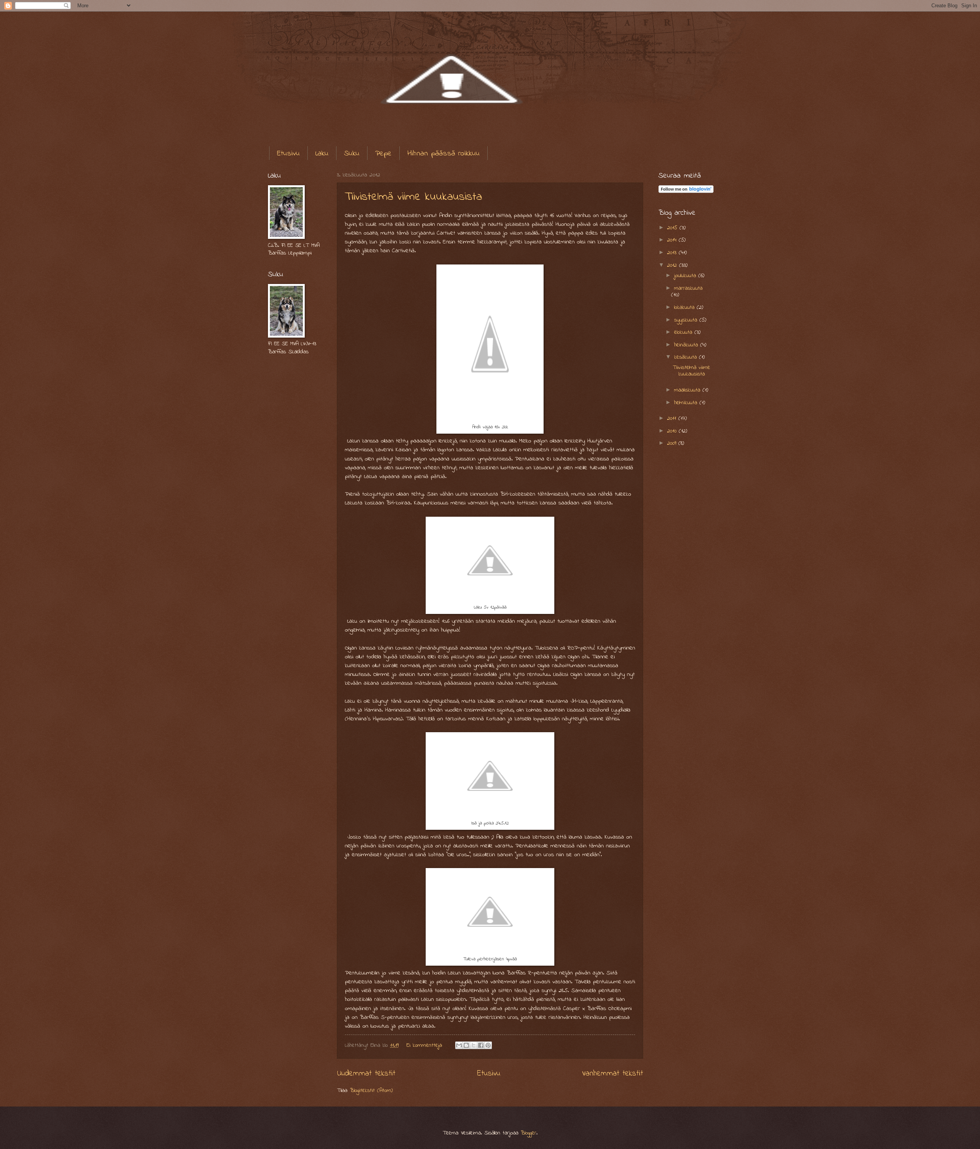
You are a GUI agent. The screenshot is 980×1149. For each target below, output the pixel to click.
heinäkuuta (687, 345)
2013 (673, 253)
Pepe (383, 153)
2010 (673, 431)
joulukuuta (686, 276)
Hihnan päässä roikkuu (443, 153)
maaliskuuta (688, 390)
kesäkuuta (686, 357)
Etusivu (288, 153)
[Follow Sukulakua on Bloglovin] (686, 192)
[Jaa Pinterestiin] (488, 1045)
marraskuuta (688, 288)
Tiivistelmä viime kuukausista (413, 197)
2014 (673, 240)
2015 (673, 228)
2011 (672, 419)
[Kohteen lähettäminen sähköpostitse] (459, 1045)
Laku (321, 153)
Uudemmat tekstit (366, 1073)
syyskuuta (686, 320)
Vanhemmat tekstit (612, 1073)
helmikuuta (686, 403)
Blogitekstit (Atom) (371, 1091)
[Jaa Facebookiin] (481, 1045)
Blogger (528, 1133)
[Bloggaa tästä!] (466, 1045)
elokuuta (684, 332)
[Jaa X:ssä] (473, 1045)
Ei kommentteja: (425, 1045)
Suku (351, 153)
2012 (673, 265)
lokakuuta (685, 308)
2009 (672, 443)
